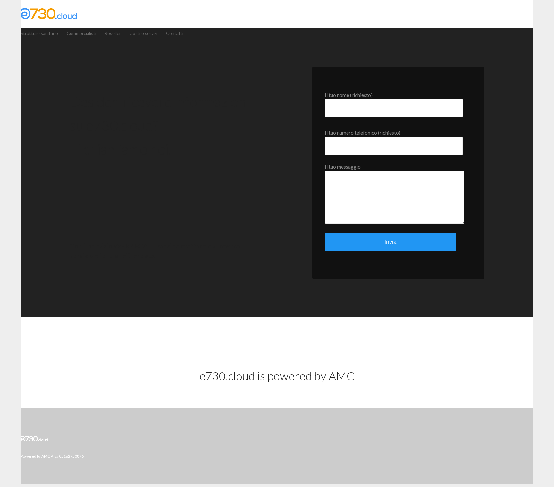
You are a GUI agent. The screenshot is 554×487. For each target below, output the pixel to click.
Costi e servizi (143, 33)
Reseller (113, 33)
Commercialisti (81, 33)
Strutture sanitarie (39, 33)
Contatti (174, 33)
